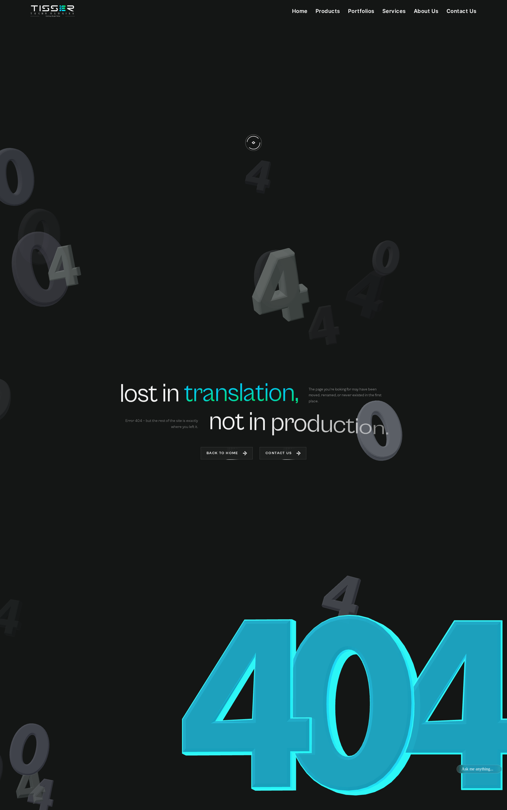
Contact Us (462, 11)
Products (328, 11)
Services (394, 11)
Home (300, 11)
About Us (426, 11)
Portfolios (361, 11)
